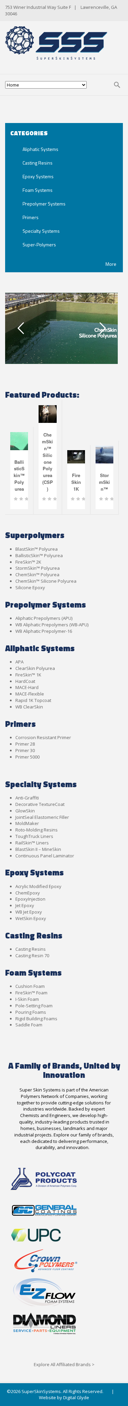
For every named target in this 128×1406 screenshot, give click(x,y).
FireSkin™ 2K (28, 562)
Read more (41, 503)
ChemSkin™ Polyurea (37, 574)
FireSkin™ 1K (28, 675)
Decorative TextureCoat (40, 804)
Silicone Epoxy (30, 587)
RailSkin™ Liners (32, 843)
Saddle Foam (28, 1025)
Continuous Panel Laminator (44, 856)
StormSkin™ (104, 482)
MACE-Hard (27, 687)
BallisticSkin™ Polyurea (19, 475)
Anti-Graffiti (27, 798)
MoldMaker (27, 823)
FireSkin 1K (76, 482)
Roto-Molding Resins (36, 830)
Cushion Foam (30, 986)
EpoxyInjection (30, 899)
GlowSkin (25, 811)
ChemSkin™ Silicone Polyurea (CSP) (47, 461)
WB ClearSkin (29, 707)
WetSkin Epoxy (30, 918)
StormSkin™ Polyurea (37, 568)
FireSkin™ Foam (31, 993)
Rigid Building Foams (36, 1018)
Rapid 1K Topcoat (33, 700)
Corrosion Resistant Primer (43, 737)
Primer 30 (25, 750)
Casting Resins (30, 949)
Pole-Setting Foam (34, 1006)
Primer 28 (25, 744)
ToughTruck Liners (34, 836)
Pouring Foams (30, 1012)
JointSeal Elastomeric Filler (42, 817)
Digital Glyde (76, 1397)
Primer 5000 (27, 757)
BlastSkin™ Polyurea (36, 549)
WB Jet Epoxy (28, 912)
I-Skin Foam (27, 999)
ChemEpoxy (27, 893)
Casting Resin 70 (32, 955)
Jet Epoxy (24, 905)
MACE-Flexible (29, 694)
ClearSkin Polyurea (35, 668)
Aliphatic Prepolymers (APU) (43, 618)
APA (19, 662)
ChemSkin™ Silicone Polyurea (45, 581)
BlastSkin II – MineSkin (38, 849)
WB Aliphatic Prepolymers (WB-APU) (51, 625)
